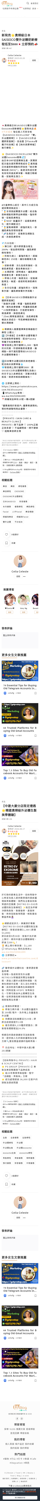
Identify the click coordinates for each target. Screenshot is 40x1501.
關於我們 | (7, 1478)
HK (25, 1473)
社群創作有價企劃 (11, 8)
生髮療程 (26, 1137)
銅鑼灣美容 (8, 516)
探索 (6, 1429)
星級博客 (30, 1429)
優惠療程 (19, 506)
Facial (6, 511)
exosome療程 (25, 1152)
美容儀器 (29, 511)
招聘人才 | (16, 1481)
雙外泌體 (7, 521)
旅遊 (20, 462)
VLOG (12, 1429)
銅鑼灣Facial (22, 516)
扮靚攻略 (10, 465)
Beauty (32, 1473)
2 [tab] (18, 17)
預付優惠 (7, 1163)
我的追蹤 (14, 1447)
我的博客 (24, 1447)
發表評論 (9, 635)
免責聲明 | (15, 1478)
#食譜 (26, 1458)
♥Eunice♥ (10, 608)
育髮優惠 (19, 1158)
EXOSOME (19, 491)
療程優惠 (22, 486)
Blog (20, 1476)
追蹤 (34, 60)
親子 (31, 462)
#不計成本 (7, 131)
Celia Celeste (14, 55)
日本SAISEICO (9, 501)
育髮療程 (7, 1158)
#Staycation (16, 1462)
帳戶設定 (19, 1443)
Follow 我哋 (15, 472)
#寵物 (6, 1458)
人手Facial (17, 511)
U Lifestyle (9, 1473)
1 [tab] (15, 17)
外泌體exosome (24, 1147)
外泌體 (20, 1142)
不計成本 (19, 521)
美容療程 (7, 491)
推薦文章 (20, 1429)
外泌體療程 (8, 1142)
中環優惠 (30, 1163)
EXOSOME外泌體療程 (13, 496)
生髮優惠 (15, 1137)
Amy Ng (23, 608)
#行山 (13, 1458)
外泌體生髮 (8, 1147)
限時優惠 (30, 1158)
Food (13, 1476)
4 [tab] (25, 17)
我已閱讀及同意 (20, 1498)
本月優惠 (7, 506)
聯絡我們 (24, 1481)
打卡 (15, 462)
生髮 (5, 1137)
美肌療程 (30, 506)
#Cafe (33, 1458)
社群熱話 (27, 8)
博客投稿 (24, 1433)
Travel (19, 1473)
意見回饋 (14, 1433)
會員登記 (34, 3)
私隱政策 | (33, 1478)
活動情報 (18, 465)
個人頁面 (9, 1443)
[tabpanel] (20, 14)
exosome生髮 (9, 1152)
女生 (4, 30)
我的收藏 (29, 1443)
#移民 (26, 1462)
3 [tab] (22, 17)
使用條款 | (24, 1478)
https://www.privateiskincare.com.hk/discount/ (20, 388)
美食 (26, 462)
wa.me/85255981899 (14, 395)
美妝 (13, 486)
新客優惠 (23, 501)
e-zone (26, 1476)
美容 (5, 486)
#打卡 (19, 1458)
